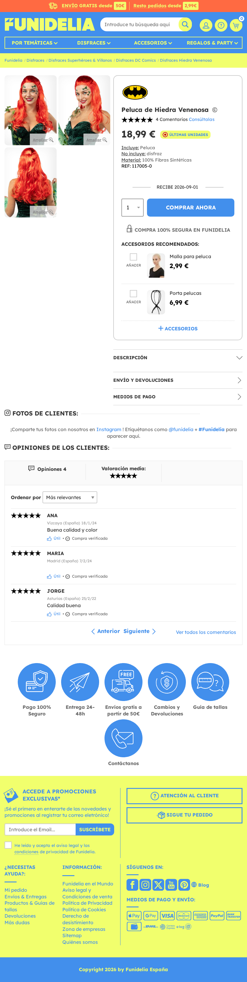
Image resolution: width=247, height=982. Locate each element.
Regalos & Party (210, 42)
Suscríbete (95, 829)
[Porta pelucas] (156, 302)
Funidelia (13, 60)
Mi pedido (16, 890)
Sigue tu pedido (189, 815)
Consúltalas (201, 119)
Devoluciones (20, 916)
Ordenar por (26, 497)
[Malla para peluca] (156, 265)
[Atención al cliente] (221, 25)
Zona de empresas (83, 929)
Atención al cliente (189, 795)
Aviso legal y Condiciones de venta (87, 893)
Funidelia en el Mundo (87, 884)
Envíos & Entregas (26, 897)
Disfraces (91, 42)
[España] (132, 885)
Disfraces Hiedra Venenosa (186, 60)
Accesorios (150, 42)
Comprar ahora (191, 207)
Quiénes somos (80, 942)
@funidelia (181, 429)
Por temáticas (32, 42)
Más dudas (17, 922)
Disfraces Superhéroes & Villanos (80, 60)
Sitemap (72, 935)
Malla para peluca (190, 256)
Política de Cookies (84, 909)
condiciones (26, 851)
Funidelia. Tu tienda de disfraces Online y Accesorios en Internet (50, 24)
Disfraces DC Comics (136, 60)
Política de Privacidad (87, 903)
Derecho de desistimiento (77, 919)
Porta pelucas (186, 293)
